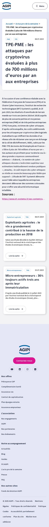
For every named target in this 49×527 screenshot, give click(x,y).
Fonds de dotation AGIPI (11, 491)
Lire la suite (14, 255)
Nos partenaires (8, 429)
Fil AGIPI (4, 464)
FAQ (3, 479)
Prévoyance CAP (8, 381)
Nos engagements (9, 418)
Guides (4, 459)
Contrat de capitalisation (12, 397)
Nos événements (8, 434)
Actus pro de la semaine (27, 23)
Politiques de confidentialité (23, 506)
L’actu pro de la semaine (11, 469)
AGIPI (3, 423)
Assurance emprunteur (11, 407)
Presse (4, 474)
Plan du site (18, 516)
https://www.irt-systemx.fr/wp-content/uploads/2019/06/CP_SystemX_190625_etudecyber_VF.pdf (23, 198)
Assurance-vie (7, 392)
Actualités (5, 449)
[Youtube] (12, 369)
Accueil (9, 23)
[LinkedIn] (19, 369)
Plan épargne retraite (10, 402)
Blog (3, 454)
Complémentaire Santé (11, 386)
